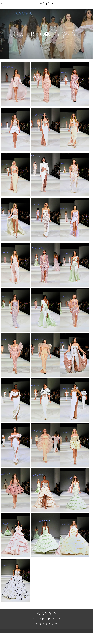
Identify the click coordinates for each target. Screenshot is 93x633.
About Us (39, 618)
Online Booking (53, 618)
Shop (34, 618)
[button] (84, 3)
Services (45, 618)
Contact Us (62, 618)
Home (29, 618)
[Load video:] (46, 34)
